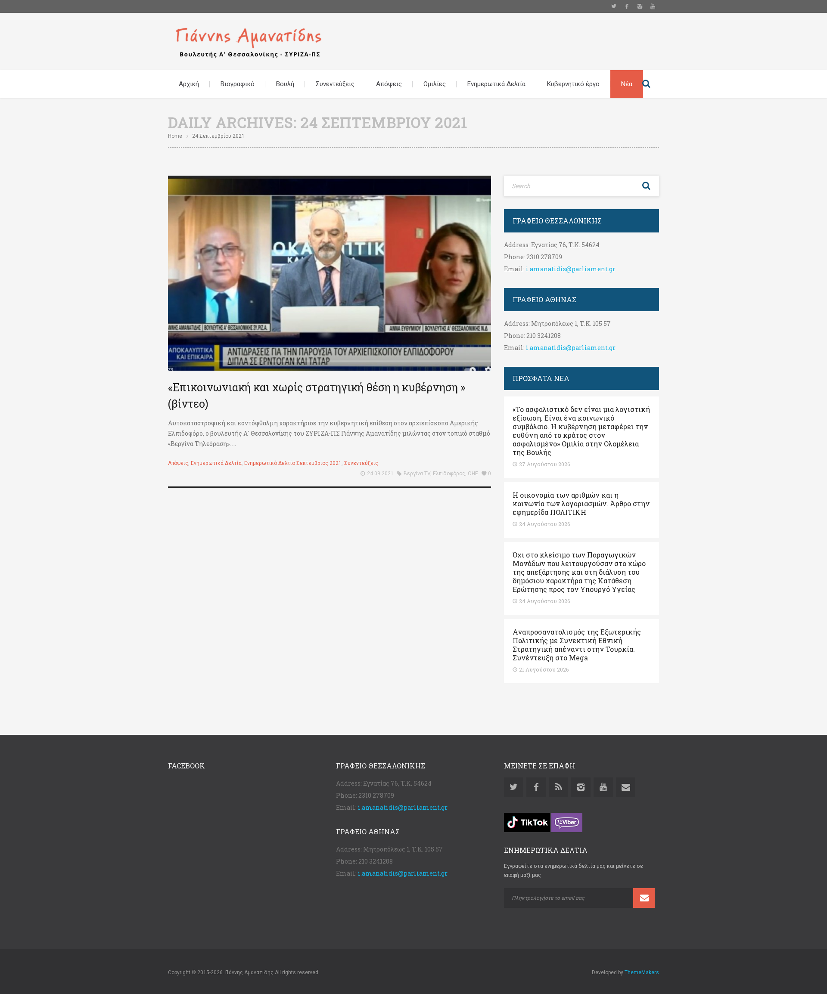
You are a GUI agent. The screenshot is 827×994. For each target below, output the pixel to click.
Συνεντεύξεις (335, 84)
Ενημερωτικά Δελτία (496, 84)
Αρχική (189, 84)
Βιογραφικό (238, 84)
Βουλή (285, 84)
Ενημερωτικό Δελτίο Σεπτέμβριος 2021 (293, 463)
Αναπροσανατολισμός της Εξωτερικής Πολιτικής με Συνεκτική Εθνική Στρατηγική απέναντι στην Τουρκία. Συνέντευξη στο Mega (577, 645)
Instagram (639, 6)
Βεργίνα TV (417, 474)
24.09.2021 (380, 474)
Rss (558, 787)
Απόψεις (389, 84)
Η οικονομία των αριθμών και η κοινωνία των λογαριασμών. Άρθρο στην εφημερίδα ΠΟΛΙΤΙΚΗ (581, 504)
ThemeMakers (642, 972)
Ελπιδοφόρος (449, 474)
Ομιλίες (434, 84)
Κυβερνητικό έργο (573, 84)
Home (175, 136)
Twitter (613, 6)
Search (646, 84)
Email (625, 787)
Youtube (652, 6)
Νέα (626, 84)
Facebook (626, 6)
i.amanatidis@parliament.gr (571, 269)
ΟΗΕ (473, 474)
